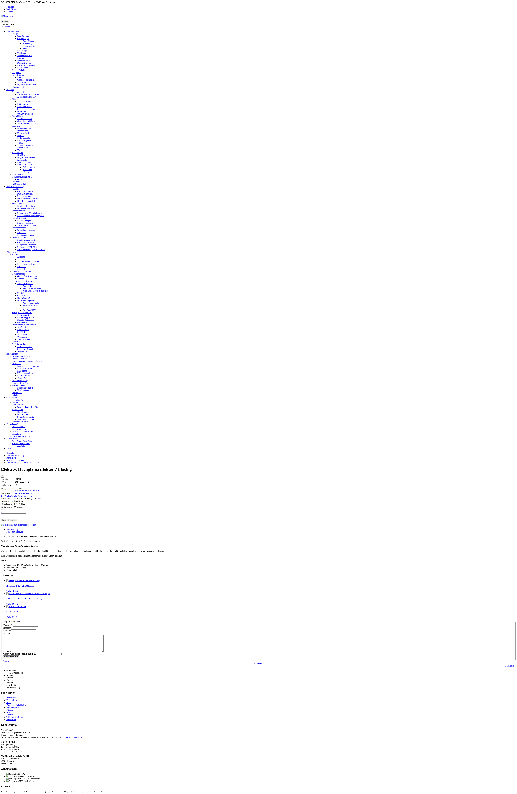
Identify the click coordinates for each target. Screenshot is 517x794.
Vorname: (8, 625)
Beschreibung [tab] (12, 529)
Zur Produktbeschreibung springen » (16, 496)
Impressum (11, 719)
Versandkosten (12, 707)
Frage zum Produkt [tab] (14, 532)
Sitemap (9, 710)
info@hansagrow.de (73, 737)
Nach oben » (510, 666)
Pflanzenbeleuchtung (15, 455)
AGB (8, 702)
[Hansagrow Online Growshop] (7, 16)
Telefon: (7, 633)
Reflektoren (11, 458)
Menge (4, 510)
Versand (40, 498)
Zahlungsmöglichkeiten (16, 705)
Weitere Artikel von (27, 490)
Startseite (10, 453)
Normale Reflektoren (15, 460)
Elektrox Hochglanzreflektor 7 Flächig (22, 463)
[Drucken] (258, 663)
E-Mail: (7, 631)
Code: (19, 654)
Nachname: (9, 628)
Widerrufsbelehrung (14, 717)
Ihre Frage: (8, 651)
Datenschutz (11, 700)
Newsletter (11, 712)
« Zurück (5, 661)
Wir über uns (11, 698)
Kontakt (9, 715)
